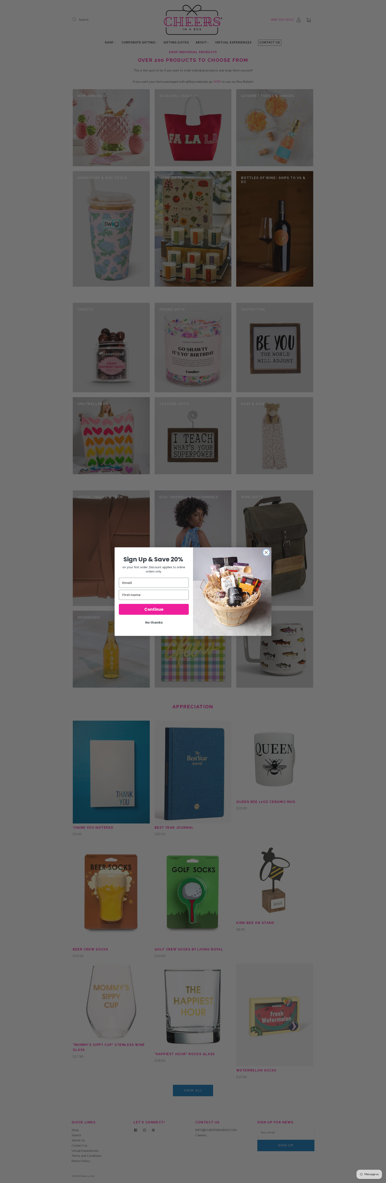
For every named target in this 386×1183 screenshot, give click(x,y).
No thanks (154, 622)
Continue (153, 609)
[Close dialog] (266, 552)
